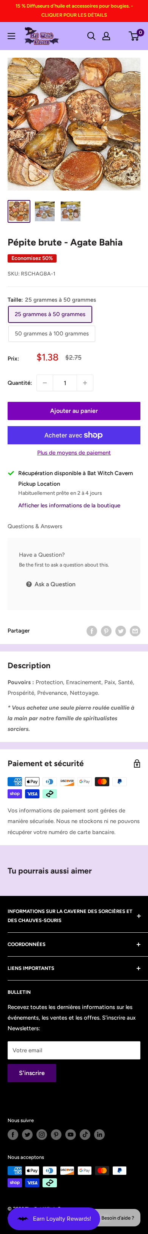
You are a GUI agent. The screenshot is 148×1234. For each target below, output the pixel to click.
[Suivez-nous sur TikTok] (85, 1134)
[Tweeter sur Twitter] (120, 630)
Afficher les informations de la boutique (69, 505)
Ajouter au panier (74, 410)
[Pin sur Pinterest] (106, 630)
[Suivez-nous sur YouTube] (70, 1134)
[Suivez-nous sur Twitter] (27, 1134)
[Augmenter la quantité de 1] (85, 383)
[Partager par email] (135, 630)
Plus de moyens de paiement (74, 452)
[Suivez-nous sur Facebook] (13, 1134)
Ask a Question (54, 584)
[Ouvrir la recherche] (91, 36)
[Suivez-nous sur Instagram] (41, 1134)
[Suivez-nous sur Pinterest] (56, 1134)
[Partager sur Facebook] (92, 630)
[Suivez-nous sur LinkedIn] (99, 1134)
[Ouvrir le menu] (11, 36)
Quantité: (20, 382)
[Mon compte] (106, 36)
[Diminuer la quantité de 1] (45, 383)
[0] (134, 36)
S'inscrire (32, 1073)
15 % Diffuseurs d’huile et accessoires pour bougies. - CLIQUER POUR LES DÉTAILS (74, 10)
